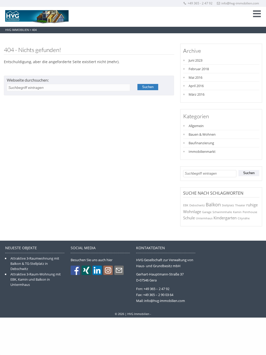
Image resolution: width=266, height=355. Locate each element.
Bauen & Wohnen (202, 134)
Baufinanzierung (201, 143)
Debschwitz (197, 205)
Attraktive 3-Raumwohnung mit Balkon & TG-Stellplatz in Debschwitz (34, 263)
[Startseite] (37, 17)
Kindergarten (225, 217)
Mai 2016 (195, 77)
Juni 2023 (195, 60)
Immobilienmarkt (202, 151)
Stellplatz (228, 205)
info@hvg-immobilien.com (240, 3)
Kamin (237, 212)
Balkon (213, 204)
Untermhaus (204, 218)
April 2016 (196, 85)
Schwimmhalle (222, 212)
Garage (206, 212)
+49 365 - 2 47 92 (200, 3)
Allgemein (196, 125)
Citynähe (244, 218)
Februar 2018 (199, 69)
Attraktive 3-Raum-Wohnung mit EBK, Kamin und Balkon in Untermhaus (35, 279)
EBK (185, 205)
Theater (240, 205)
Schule (189, 217)
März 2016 (196, 94)
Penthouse (250, 212)
